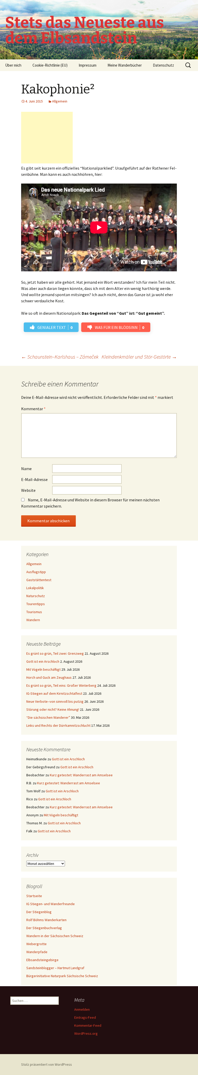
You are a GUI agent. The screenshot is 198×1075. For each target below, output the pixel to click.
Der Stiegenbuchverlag (44, 928)
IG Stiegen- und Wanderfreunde (50, 904)
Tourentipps (35, 604)
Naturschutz (35, 596)
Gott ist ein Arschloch (42, 661)
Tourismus (34, 612)
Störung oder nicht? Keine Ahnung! (52, 709)
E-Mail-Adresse (34, 479)
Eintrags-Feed (85, 1017)
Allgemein (59, 101)
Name (26, 468)
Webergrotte (36, 944)
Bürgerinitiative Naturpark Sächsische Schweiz (62, 976)
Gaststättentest (38, 580)
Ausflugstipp (36, 572)
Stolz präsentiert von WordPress (46, 1064)
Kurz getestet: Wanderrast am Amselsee (81, 775)
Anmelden (82, 1009)
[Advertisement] (47, 137)
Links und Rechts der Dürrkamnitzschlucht (58, 725)
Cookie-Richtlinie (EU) (50, 65)
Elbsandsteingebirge (42, 960)
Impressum (87, 65)
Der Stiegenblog (39, 912)
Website (28, 490)
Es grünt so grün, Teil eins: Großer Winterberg (61, 685)
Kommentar (33, 408)
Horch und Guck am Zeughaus (49, 677)
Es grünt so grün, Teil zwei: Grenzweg (55, 653)
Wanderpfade (36, 952)
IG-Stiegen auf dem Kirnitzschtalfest (54, 693)
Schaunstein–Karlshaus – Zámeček (59, 356)
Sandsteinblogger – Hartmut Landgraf (55, 968)
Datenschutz (163, 65)
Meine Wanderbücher (125, 65)
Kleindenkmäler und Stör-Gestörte (139, 356)
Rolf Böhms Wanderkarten (46, 920)
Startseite (34, 896)
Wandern (33, 620)
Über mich (13, 65)
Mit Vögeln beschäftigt (43, 669)
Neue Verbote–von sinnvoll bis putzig (55, 701)
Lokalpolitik (35, 588)
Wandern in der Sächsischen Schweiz (54, 936)
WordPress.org (86, 1033)
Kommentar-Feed (87, 1025)
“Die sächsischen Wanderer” (48, 717)
